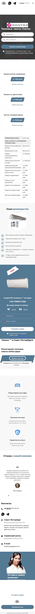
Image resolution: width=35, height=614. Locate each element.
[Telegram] (14, 3)
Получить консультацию (17, 47)
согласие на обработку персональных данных (19, 53)
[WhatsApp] (10, 3)
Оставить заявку (17, 595)
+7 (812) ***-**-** (24, 3)
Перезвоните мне (17, 607)
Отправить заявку (17, 329)
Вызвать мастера (17, 358)
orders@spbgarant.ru (12, 546)
